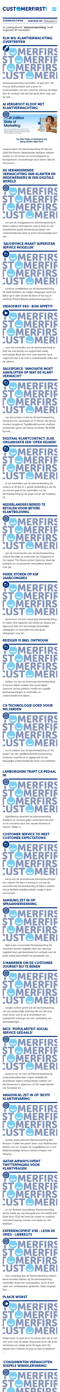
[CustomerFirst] (25, 9)
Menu (53, 9)
